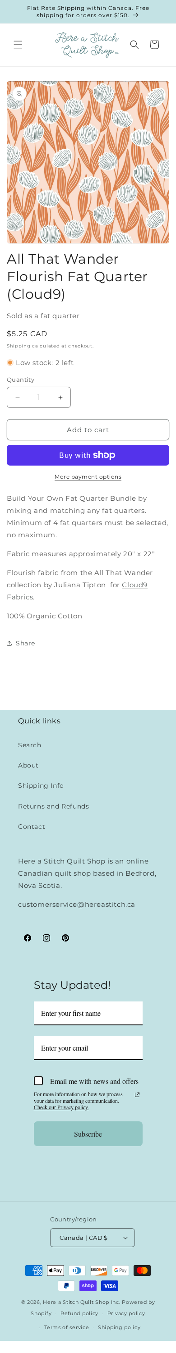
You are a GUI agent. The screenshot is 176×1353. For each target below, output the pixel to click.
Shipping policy (119, 1327)
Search (30, 745)
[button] (18, 45)
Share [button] (25, 643)
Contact (31, 827)
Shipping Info (41, 786)
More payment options (88, 476)
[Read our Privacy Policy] (137, 1094)
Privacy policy (126, 1313)
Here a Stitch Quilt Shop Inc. (81, 1302)
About (28, 765)
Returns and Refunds (53, 806)
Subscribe (88, 1133)
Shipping (19, 346)
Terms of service (66, 1327)
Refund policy (79, 1313)
